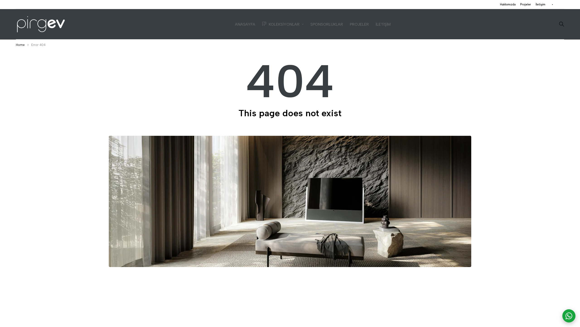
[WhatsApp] (568, 315)
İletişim (540, 4)
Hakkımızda (508, 4)
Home (20, 45)
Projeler (525, 4)
